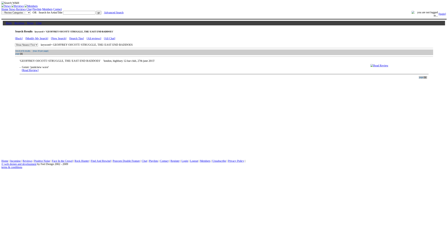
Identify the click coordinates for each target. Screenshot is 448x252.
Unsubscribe (219, 160)
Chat (29, 9)
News (12, 9)
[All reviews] (94, 38)
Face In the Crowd (62, 160)
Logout (194, 160)
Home (4, 9)
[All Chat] (109, 38)
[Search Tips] (76, 38)
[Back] (19, 38)
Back (9, 23)
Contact (57, 9)
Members (47, 9)
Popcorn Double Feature (126, 160)
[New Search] (58, 38)
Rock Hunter (82, 160)
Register (175, 160)
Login (184, 160)
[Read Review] (30, 70)
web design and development (20, 164)
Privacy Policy (236, 160)
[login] (442, 13)
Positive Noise (42, 160)
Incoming (15, 160)
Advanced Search (114, 12)
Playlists (36, 9)
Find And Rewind (101, 160)
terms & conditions (11, 167)
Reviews (21, 9)
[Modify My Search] (36, 38)
